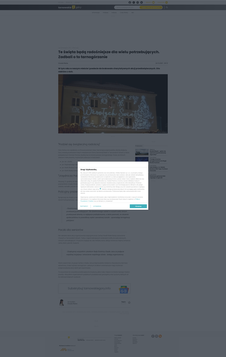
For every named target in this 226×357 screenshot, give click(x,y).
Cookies (91, 201)
